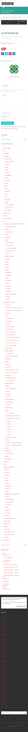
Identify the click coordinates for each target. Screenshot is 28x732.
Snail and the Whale (10, 334)
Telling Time (8, 515)
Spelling (7, 456)
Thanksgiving (8, 175)
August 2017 (4, 646)
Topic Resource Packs (9, 532)
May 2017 (3, 649)
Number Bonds (9, 502)
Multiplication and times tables (12, 494)
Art (4, 151)
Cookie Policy (7, 603)
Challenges (7, 180)
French (5, 215)
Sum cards (7, 513)
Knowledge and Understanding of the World (14, 224)
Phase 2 (9, 421)
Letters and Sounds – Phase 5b (11, 575)
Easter (6, 170)
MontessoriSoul (7, 10)
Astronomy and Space (10, 226)
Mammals (8, 288)
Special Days (7, 529)
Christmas (7, 164)
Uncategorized (6, 540)
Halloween (7, 172)
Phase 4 (9, 426)
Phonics (7, 410)
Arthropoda (8, 275)
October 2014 (4, 704)
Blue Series (7, 305)
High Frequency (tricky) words (13, 415)
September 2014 (5, 707)
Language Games (9, 383)
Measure (7, 488)
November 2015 (4, 687)
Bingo (7, 386)
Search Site (5, 585)
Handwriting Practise (11, 378)
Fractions (7, 483)
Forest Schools (6, 578)
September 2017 (5, 644)
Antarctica (7, 191)
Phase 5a (9, 429)
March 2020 (3, 619)
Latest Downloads (8, 557)
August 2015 (4, 689)
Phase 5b (9, 432)
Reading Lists (8, 451)
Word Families (9, 453)
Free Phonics (6, 562)
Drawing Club (9, 353)
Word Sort (8, 405)
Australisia (7, 199)
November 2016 (4, 664)
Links (4, 577)
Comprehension (9, 348)
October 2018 (4, 629)
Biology (7, 229)
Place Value (8, 505)
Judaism (8, 259)
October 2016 (4, 666)
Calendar (7, 472)
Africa (6, 188)
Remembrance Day (10, 251)
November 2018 (4, 626)
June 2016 (3, 674)
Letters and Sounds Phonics (12, 418)
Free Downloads (7, 148)
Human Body (9, 232)
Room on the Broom (11, 332)
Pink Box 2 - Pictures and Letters (14, 442)
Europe (6, 202)
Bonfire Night (8, 159)
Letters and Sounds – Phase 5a (11, 572)
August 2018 (4, 634)
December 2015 (4, 684)
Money (6, 491)
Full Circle (8, 396)
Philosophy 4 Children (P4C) (10, 518)
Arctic (6, 194)
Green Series (8, 367)
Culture (5, 186)
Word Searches (9, 402)
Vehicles (7, 537)
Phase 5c (9, 434)
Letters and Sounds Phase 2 (10, 564)
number (7, 496)
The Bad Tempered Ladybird (13, 337)
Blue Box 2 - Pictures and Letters (14, 307)
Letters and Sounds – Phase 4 (11, 570)
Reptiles (8, 297)
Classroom (6, 178)
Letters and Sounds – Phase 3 (11, 567)
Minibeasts (8, 291)
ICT (4, 221)
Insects (7, 283)
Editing (6, 361)
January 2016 (4, 682)
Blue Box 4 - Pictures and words (14, 310)
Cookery (6, 183)
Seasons (7, 264)
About (4, 587)
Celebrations (7, 156)
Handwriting (8, 375)
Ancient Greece (9, 245)
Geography (7, 237)
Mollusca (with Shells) (11, 294)
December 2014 (4, 699)
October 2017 (4, 641)
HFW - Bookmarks (10, 413)
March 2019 (3, 624)
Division (7, 480)
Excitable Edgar (9, 318)
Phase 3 (9, 424)
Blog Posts (6, 581)
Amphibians (9, 272)
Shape (6, 507)
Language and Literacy (9, 302)
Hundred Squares (10, 499)
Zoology (7, 269)
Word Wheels (9, 407)
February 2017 (4, 656)
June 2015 (3, 694)
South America (8, 210)
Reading (7, 448)
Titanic (7, 253)
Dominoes (8, 394)
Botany (6, 234)
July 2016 (3, 671)
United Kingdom (10, 205)
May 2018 (3, 636)
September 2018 (5, 631)
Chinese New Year (9, 161)
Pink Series (7, 440)
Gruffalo (8, 324)
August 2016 (4, 669)
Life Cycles (8, 286)
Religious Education (9, 256)
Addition (7, 469)
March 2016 (3, 679)
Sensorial (6, 526)
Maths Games (8, 486)
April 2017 (3, 651)
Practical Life (7, 521)
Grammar (7, 364)
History (6, 240)
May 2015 (3, 697)
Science (7, 261)
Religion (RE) (7, 523)
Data (6, 478)
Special (7, 299)
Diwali (6, 167)
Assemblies (6, 153)
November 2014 (4, 702)
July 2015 (3, 692)
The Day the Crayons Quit (12, 340)
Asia (6, 197)
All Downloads (7, 560)
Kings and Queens (9, 534)
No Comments (19, 36)
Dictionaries (8, 359)
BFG (7, 315)
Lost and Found (10, 329)
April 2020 (3, 616)
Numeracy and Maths (9, 467)
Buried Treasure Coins (11, 388)
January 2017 (4, 659)
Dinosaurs (8, 280)
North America (8, 207)
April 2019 (3, 621)
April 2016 (3, 677)
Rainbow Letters (11, 380)
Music (5, 464)
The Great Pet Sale (10, 342)
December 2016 (4, 661)
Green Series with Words (12, 372)
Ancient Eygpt (9, 242)
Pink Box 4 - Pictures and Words (14, 445)
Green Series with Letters (12, 369)
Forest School (7, 213)
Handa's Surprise (10, 326)
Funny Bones (9, 321)
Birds (7, 278)
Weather (7, 267)
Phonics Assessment (11, 437)
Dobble (7, 391)
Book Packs (8, 313)
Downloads (6, 584)
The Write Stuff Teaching (12, 356)
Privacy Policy (6, 588)
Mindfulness (7, 461)
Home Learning (7, 218)
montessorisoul (14, 76)
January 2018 (4, 639)
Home (4, 553)
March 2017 (3, 654)
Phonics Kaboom (10, 399)
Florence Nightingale (11, 248)
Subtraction (7, 510)
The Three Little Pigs (11, 345)
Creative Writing (8, 351)
